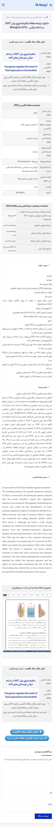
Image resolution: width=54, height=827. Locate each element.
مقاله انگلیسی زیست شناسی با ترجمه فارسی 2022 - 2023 (24, 17)
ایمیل (50, 804)
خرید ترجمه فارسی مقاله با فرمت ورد (25, 738)
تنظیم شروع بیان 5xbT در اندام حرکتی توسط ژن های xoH (21, 56)
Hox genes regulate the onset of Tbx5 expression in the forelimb (20, 69)
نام (51, 793)
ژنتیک (35, 152)
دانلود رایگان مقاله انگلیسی (25, 731)
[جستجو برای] (50, 6)
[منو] (3, 6)
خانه (44, 17)
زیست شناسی (31, 138)
